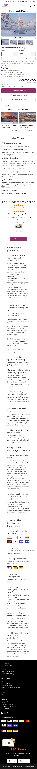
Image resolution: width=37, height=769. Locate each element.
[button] (5, 42)
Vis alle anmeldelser (18, 239)
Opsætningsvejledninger (9, 704)
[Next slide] (36, 122)
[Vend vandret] (9, 58)
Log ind (3, 695)
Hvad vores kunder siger (9, 706)
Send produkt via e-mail (19, 99)
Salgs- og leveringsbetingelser (11, 687)
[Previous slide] (0, 122)
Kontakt (3, 681)
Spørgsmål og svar (7, 702)
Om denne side (6, 683)
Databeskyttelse (6, 685)
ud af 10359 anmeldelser (18, 207)
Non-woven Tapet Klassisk (13, 71)
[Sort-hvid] (27, 58)
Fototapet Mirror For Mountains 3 (27, 126)
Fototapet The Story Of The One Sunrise (9, 126)
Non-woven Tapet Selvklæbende (14, 75)
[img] (18, 205)
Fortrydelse (5, 708)
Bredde (21, 50)
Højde (3, 50)
